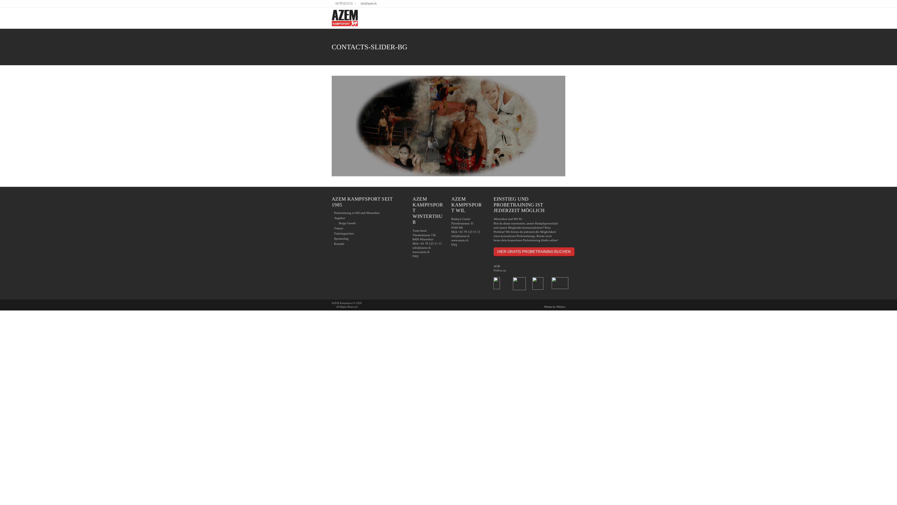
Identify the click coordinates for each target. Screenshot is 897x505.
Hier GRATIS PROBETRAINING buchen (534, 251)
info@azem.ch (369, 3)
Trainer (338, 228)
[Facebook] (557, 4)
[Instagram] (564, 4)
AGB (497, 266)
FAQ (415, 256)
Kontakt (339, 243)
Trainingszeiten (344, 233)
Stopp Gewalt (347, 223)
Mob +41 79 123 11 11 (427, 243)
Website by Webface (554, 306)
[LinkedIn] (560, 4)
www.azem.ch (421, 252)
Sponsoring (341, 238)
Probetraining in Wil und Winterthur (357, 213)
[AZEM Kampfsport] (345, 18)
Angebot (339, 218)
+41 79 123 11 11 (344, 3)
